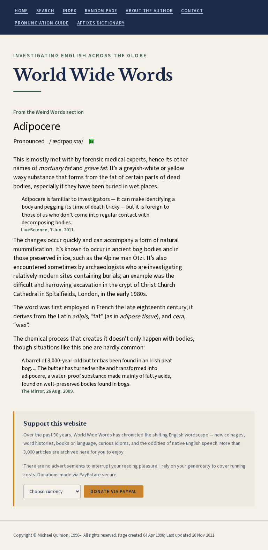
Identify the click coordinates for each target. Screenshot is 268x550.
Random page (101, 11)
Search (45, 11)
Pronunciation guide (42, 23)
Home (21, 11)
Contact (192, 11)
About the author (149, 11)
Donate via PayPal (113, 491)
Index (69, 11)
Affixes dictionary (101, 23)
